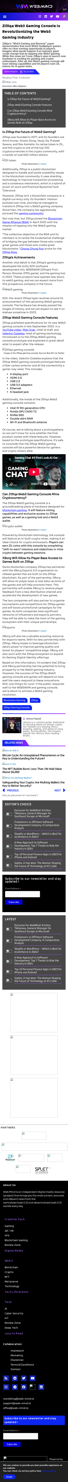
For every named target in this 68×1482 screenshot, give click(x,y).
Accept (9, 1477)
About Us (9, 1185)
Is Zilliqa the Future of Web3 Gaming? (29, 99)
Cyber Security (14, 1313)
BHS (64, 10)
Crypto (9, 1272)
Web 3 (9, 1260)
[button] (4, 16)
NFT (7, 1276)
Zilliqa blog (9, 252)
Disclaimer (17, 1359)
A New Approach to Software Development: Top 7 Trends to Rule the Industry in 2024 (36, 845)
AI (6, 1308)
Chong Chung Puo (32, 248)
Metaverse (11, 1281)
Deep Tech (11, 1327)
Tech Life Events (17, 1291)
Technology (12, 1286)
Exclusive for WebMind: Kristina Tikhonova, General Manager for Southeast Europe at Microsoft (32, 813)
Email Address (13, 888)
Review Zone (13, 1244)
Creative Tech (15, 1219)
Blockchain (11, 1267)
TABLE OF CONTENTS (20, 93)
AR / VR (9, 1230)
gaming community (31, 213)
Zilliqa (34, 700)
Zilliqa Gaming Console (17, 707)
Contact (15, 1369)
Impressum (17, 1350)
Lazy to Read (14, 1333)
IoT (7, 1318)
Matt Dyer (29, 330)
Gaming (9, 1226)
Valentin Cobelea (13, 333)
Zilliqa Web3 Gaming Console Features (29, 105)
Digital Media (14, 1250)
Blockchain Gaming (14, 700)
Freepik (42, 163)
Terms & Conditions (22, 1364)
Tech (8, 1302)
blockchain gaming (14, 510)
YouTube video (11, 330)
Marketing (17, 1355)
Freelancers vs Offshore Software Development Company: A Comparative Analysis (36, 825)
